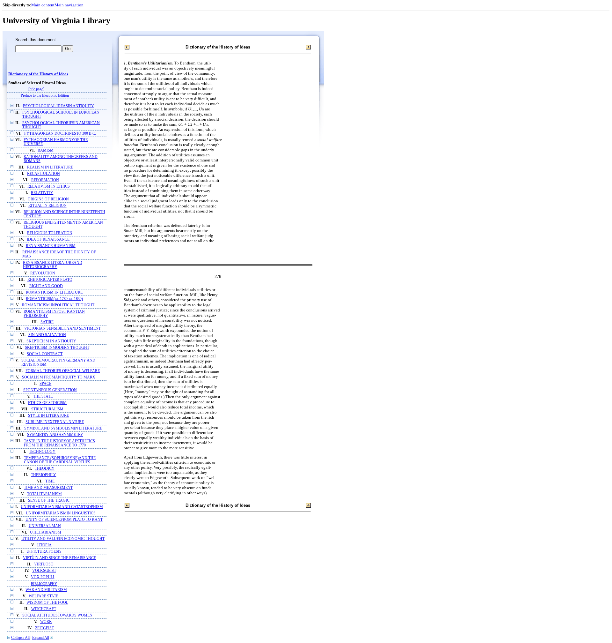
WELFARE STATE (43, 596)
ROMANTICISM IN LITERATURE (54, 292)
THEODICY (45, 469)
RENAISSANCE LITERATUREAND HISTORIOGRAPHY (52, 265)
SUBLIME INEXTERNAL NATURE (55, 422)
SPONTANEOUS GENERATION (50, 390)
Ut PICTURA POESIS (44, 552)
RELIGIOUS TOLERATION (49, 233)
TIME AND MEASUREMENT (48, 488)
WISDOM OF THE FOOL (47, 603)
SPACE (45, 384)
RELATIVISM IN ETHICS (48, 186)
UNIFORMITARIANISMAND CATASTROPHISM (62, 507)
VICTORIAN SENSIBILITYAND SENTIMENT (62, 328)
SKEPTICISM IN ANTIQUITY (51, 341)
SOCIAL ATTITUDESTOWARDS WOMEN (57, 615)
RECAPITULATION (43, 174)
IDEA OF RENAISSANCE (48, 239)
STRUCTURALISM (47, 409)
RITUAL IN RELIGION (47, 206)
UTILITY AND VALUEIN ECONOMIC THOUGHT (63, 539)
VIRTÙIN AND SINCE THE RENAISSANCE (59, 558)
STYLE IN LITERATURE (48, 416)
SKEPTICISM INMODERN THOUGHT (57, 348)
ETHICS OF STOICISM (47, 403)
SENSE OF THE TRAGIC (48, 500)
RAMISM (46, 150)
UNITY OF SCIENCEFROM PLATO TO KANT (64, 520)
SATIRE (47, 322)
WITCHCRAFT (43, 609)
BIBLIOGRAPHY (44, 584)
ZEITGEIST (44, 628)
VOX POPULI (42, 577)
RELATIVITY (42, 193)
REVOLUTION (42, 273)
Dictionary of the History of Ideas (38, 74)
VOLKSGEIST (44, 571)
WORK (46, 622)
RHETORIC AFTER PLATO (49, 280)
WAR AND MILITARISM (46, 590)
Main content (43, 5)
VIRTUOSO (44, 564)
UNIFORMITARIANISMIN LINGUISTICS (61, 513)
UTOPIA (44, 545)
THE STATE (43, 396)
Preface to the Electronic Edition (45, 95)
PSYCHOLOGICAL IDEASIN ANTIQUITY (58, 106)
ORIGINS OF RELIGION (48, 199)
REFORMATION (45, 180)
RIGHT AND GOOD (46, 286)
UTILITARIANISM (45, 532)
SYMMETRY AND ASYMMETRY (55, 435)
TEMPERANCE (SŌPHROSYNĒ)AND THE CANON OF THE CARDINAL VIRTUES (60, 460)
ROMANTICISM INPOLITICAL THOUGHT (58, 305)
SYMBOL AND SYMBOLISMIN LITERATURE (63, 428)
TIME (50, 481)
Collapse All (20, 638)
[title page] (36, 89)
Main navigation (69, 5)
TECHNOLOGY (42, 452)
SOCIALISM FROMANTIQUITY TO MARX (58, 377)
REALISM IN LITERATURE (50, 167)
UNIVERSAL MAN (45, 526)
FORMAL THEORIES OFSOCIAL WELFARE (63, 371)
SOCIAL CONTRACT (44, 354)
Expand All (40, 638)
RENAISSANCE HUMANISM (51, 246)
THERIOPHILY (43, 475)
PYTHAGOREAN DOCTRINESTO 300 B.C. (60, 133)
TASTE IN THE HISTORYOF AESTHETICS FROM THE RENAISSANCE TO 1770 (59, 443)
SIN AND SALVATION (47, 335)
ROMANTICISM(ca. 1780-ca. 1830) (54, 299)
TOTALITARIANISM (44, 494)
